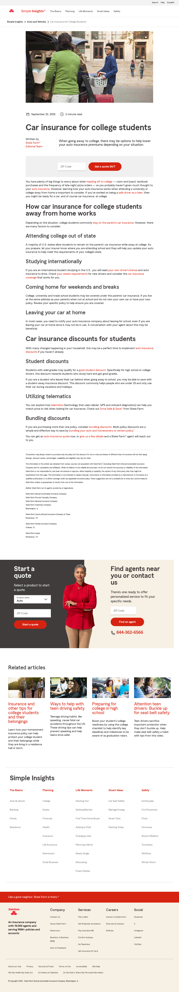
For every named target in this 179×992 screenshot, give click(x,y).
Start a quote (30, 624)
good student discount (92, 370)
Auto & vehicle (17, 801)
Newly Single (82, 853)
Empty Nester (83, 871)
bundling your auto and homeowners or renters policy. (101, 430)
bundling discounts (100, 427)
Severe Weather (150, 836)
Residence (15, 827)
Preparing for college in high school (105, 708)
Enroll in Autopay (85, 937)
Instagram (138, 931)
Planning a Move (84, 845)
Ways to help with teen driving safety (67, 706)
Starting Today (116, 827)
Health (46, 827)
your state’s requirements (72, 273)
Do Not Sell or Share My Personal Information (83, 973)
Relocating (81, 862)
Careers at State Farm (116, 917)
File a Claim (83, 917)
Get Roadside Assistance (89, 924)
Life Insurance (50, 845)
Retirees (110, 931)
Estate (46, 810)
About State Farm (58, 924)
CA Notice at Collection (48, 973)
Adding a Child (83, 827)
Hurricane (147, 827)
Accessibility (81, 966)
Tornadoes (147, 845)
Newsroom (55, 931)
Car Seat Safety (117, 801)
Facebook (138, 917)
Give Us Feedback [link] (58, 948)
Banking (14, 810)
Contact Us (55, 917)
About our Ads (14, 966)
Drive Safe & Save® (111, 408)
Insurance (48, 836)
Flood (144, 818)
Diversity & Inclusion (115, 924)
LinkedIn (137, 937)
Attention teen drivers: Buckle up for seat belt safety (152, 708)
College (46, 801)
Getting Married (84, 810)
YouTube (137, 944)
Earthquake (148, 801)
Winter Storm (149, 862)
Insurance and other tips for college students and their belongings (23, 713)
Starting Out (82, 801)
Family (13, 818)
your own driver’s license (122, 270)
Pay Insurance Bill (86, 931)
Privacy (30, 966)
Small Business (50, 862)
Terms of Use (65, 966)
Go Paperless (84, 944)
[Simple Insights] (33, 12)
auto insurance (41, 189)
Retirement (49, 853)
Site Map (96, 966)
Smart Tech (115, 818)
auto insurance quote (57, 436)
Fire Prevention (149, 810)
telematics (57, 405)
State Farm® (34, 144)
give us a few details (91, 436)
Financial (47, 818)
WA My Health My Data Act (20, 973)
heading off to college (99, 181)
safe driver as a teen (131, 192)
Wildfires (146, 853)
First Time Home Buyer (88, 818)
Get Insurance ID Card (88, 951)
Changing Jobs (83, 836)
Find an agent (127, 622)
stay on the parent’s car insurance (113, 222)
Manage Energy (117, 810)
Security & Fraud (45, 966)
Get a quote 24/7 (105, 166)
